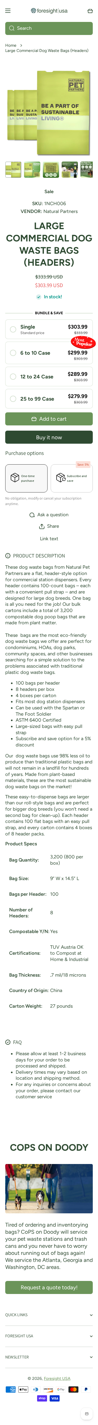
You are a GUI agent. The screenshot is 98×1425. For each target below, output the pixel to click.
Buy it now (49, 437)
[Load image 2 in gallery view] (32, 170)
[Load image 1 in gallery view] (13, 170)
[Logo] (49, 10)
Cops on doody (49, 1147)
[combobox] (49, 28)
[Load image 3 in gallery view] (51, 170)
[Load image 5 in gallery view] (88, 170)
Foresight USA (57, 1378)
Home (10, 45)
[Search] (9, 28)
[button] (90, 10)
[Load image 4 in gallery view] (70, 170)
